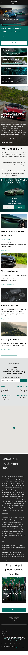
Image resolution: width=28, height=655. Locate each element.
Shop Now (4, 318)
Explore (20, 207)
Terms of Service (7, 638)
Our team (3, 152)
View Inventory (6, 250)
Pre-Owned (17, 31)
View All (14, 610)
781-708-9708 (22, 387)
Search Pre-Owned (7, 284)
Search (14, 43)
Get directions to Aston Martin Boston (11, 377)
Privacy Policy (4, 643)
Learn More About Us (7, 142)
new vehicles (5, 239)
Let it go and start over (8, 355)
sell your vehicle (6, 349)
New (4, 31)
